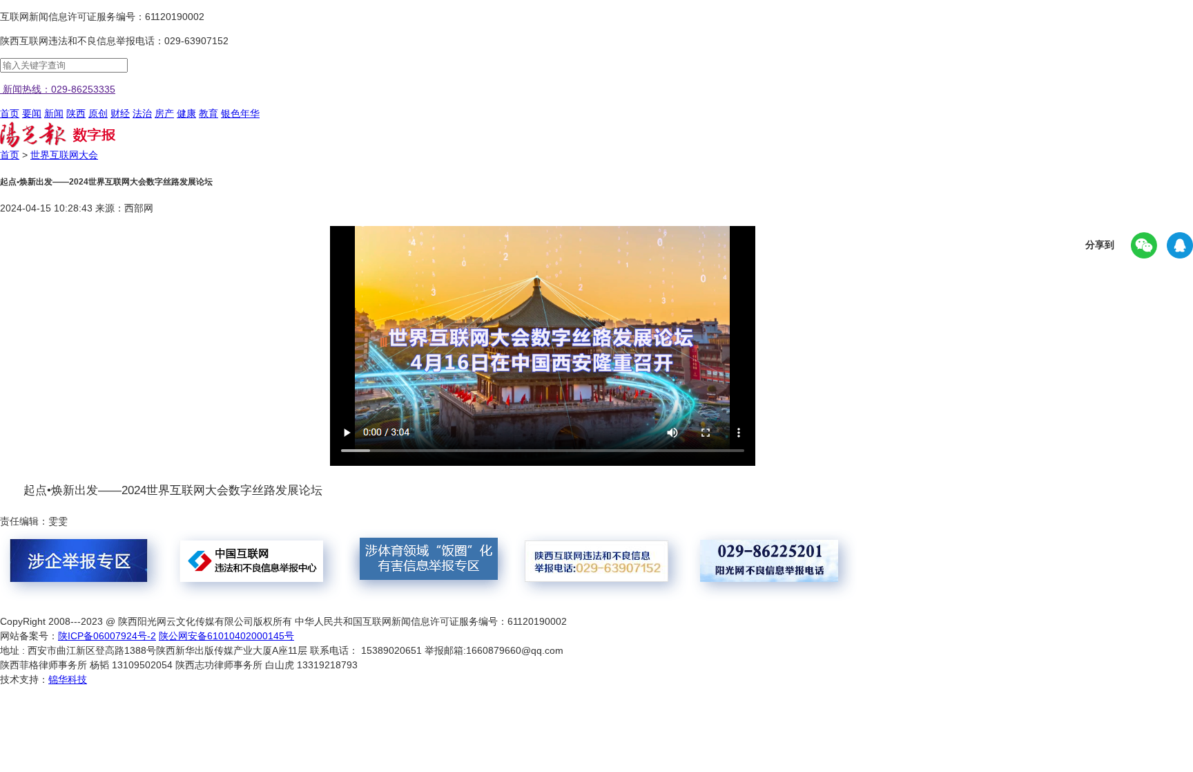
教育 (208, 113)
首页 (9, 113)
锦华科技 (67, 679)
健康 (186, 113)
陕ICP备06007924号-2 (107, 635)
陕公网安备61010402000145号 (226, 635)
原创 (98, 113)
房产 (164, 113)
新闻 (54, 113)
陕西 (76, 113)
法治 (142, 113)
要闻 (31, 113)
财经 (120, 113)
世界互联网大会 (64, 154)
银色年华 (240, 113)
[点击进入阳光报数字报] (58, 144)
